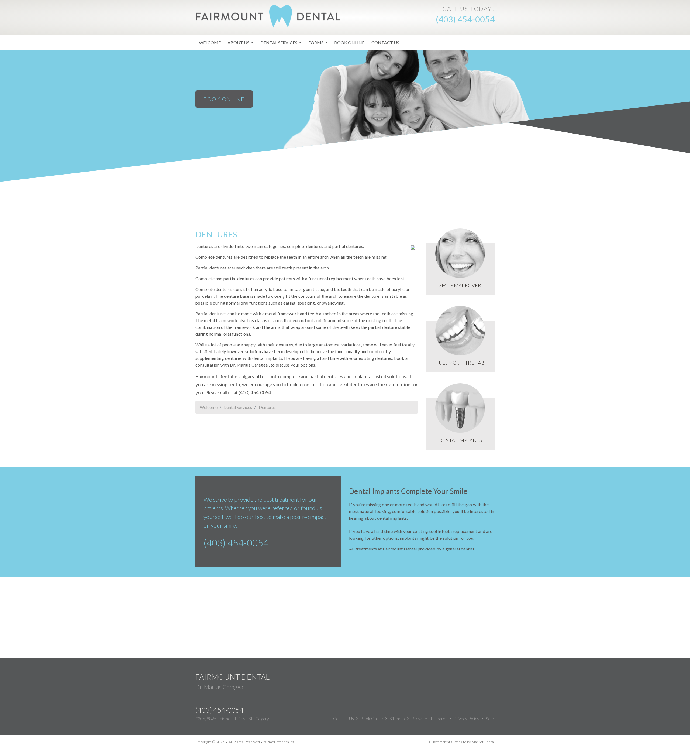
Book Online (349, 42)
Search (492, 718)
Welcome (210, 42)
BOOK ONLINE (224, 99)
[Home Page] (268, 15)
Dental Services (279, 42)
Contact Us (385, 42)
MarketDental (483, 742)
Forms (316, 42)
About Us (238, 42)
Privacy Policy (466, 718)
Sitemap (397, 718)
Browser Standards (429, 718)
